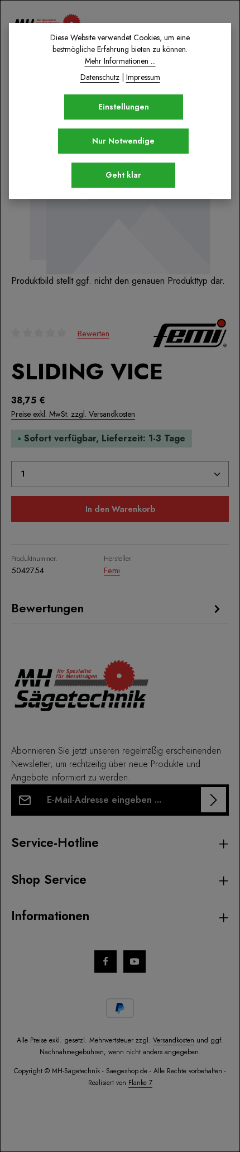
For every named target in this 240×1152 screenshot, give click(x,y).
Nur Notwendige (123, 140)
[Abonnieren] (213, 799)
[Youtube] (134, 961)
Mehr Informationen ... (120, 60)
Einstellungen (123, 106)
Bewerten (93, 333)
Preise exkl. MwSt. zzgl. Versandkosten (73, 414)
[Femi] (190, 333)
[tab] (117, 608)
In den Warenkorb (120, 509)
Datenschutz (99, 77)
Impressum (143, 77)
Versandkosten (173, 1040)
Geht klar (123, 174)
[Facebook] (105, 961)
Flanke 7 (140, 1083)
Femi (112, 570)
